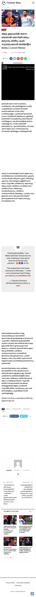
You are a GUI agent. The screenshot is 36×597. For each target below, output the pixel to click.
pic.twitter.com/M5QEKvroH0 (18, 276)
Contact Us (18, 585)
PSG (3, 411)
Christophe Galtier (16, 409)
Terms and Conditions (23, 583)
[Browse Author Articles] (18, 464)
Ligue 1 (4, 29)
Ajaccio (8, 409)
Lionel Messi (26, 409)
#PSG (26, 263)
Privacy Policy (10, 583)
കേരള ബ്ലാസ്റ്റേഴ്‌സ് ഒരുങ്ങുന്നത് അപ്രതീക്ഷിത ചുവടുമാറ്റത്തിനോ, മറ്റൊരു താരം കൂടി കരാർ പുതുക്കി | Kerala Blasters (26, 491)
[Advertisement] (18, 153)
